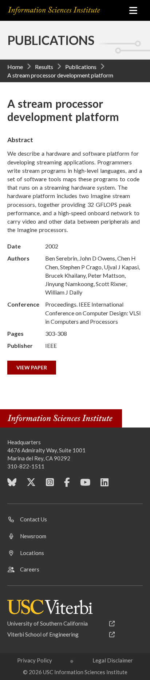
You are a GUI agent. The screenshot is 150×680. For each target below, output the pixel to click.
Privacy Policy (34, 660)
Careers (29, 569)
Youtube (85, 485)
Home (15, 66)
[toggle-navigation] (133, 10)
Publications (80, 66)
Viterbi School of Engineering (43, 634)
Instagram (50, 485)
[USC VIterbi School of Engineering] (50, 607)
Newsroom (33, 536)
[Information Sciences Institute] (63, 10)
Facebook (67, 485)
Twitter (31, 485)
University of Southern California (47, 623)
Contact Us (33, 519)
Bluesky (11, 485)
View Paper (31, 367)
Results (44, 66)
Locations (32, 553)
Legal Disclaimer (112, 660)
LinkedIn (104, 485)
